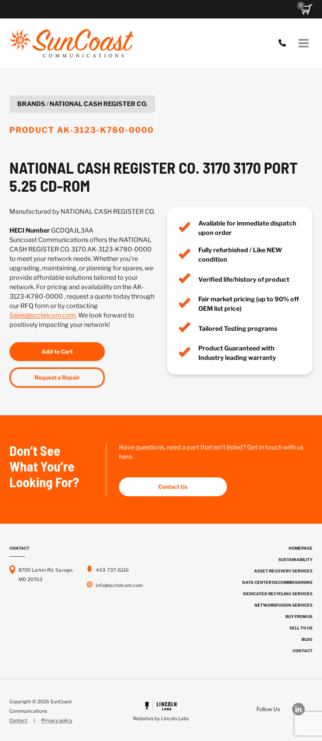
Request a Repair (57, 377)
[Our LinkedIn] (302, 709)
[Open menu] (303, 43)
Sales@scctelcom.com (42, 315)
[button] (307, 9)
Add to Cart (57, 351)
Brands (31, 104)
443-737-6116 (284, 43)
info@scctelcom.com (119, 585)
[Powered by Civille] (161, 711)
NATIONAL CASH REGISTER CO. (98, 104)
